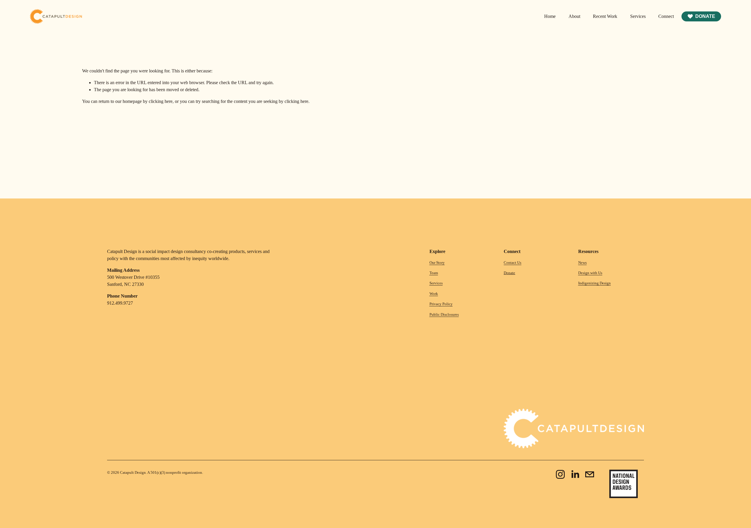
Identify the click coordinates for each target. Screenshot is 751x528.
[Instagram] (560, 474)
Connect (666, 16)
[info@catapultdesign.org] (589, 474)
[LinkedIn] (575, 474)
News (582, 262)
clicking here (160, 101)
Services (638, 16)
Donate (705, 16)
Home (550, 16)
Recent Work (605, 16)
